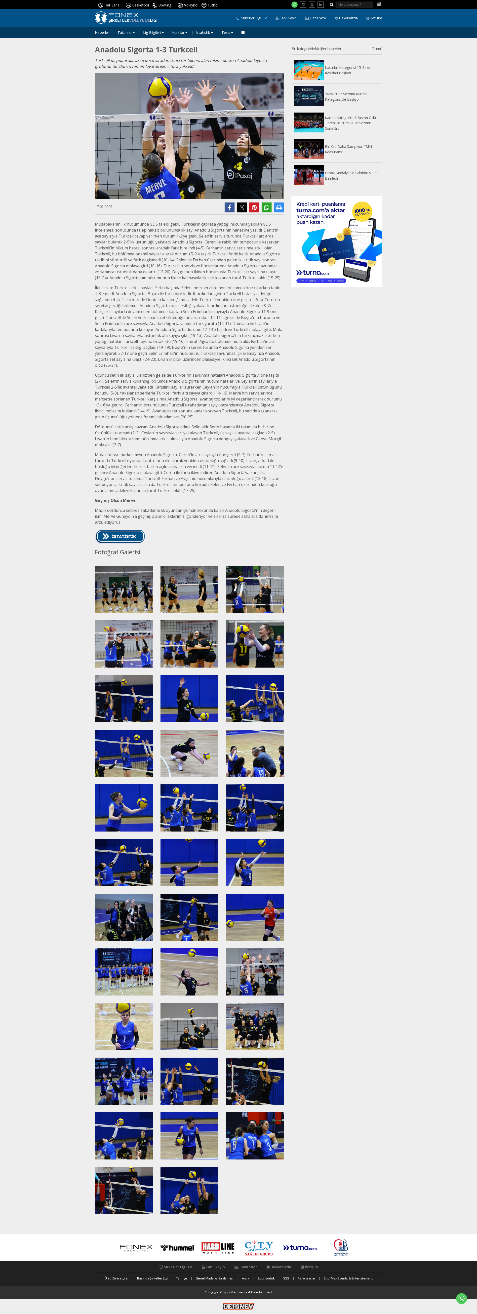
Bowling (164, 5)
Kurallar (178, 33)
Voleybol (191, 5)
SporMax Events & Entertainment (348, 1278)
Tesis (226, 33)
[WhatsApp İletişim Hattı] (294, 4)
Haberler (102, 33)
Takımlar (125, 33)
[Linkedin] (321, 4)
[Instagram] (303, 4)
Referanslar (306, 1278)
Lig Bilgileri (152, 33)
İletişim (375, 18)
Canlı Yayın (287, 18)
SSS (286, 1278)
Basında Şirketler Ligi (152, 1278)
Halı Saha (111, 5)
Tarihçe (181, 1278)
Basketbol (140, 5)
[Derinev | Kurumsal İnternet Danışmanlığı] (238, 1306)
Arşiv (245, 1278)
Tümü (377, 49)
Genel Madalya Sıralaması (215, 1278)
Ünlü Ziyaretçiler (117, 1278)
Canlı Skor (317, 18)
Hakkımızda (348, 18)
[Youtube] (312, 4)
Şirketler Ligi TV (253, 18)
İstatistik (203, 33)
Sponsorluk (266, 1278)
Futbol (213, 5)
